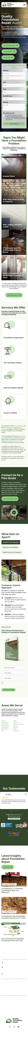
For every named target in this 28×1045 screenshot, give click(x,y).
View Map (16, 964)
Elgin (14, 729)
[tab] (10, 542)
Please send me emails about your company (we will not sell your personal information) (14, 684)
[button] (24, 4)
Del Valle (16, 730)
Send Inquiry (14, 123)
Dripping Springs (18, 724)
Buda (15, 721)
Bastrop (15, 727)
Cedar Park (4, 724)
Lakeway (16, 722)
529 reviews (17, 816)
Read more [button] (4, 806)
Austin (3, 721)
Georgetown (5, 725)
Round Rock (5, 722)
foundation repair (9, 427)
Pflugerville (5, 727)
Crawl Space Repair (10, 934)
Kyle (2, 730)
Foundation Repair (9, 884)
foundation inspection (13, 441)
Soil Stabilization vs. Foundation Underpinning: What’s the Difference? (12, 890)
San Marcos (5, 729)
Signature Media (17, 1040)
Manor (15, 725)
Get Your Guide (8, 690)
